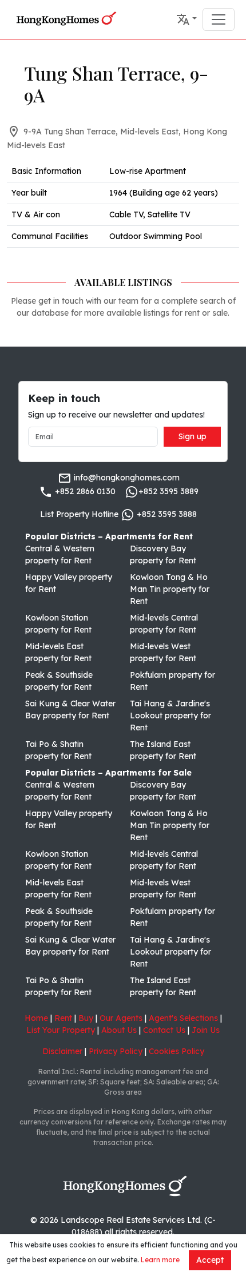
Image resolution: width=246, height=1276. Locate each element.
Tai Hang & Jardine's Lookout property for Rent (170, 715)
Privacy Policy (115, 1051)
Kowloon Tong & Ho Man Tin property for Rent (169, 589)
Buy (85, 1018)
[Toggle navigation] (219, 19)
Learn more (160, 1259)
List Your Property (60, 1030)
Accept (210, 1260)
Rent (63, 1018)
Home (36, 1018)
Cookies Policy (176, 1051)
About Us (119, 1030)
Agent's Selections (183, 1018)
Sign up (192, 436)
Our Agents (121, 1018)
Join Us (206, 1030)
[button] (186, 19)
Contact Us (164, 1030)
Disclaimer (62, 1051)
